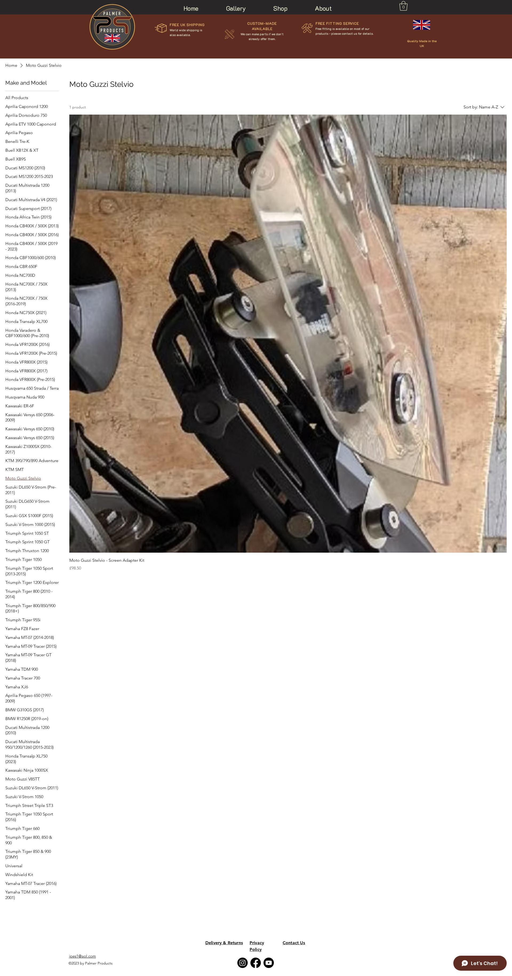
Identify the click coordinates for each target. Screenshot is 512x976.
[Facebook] (255, 963)
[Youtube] (268, 963)
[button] (403, 6)
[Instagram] (242, 963)
